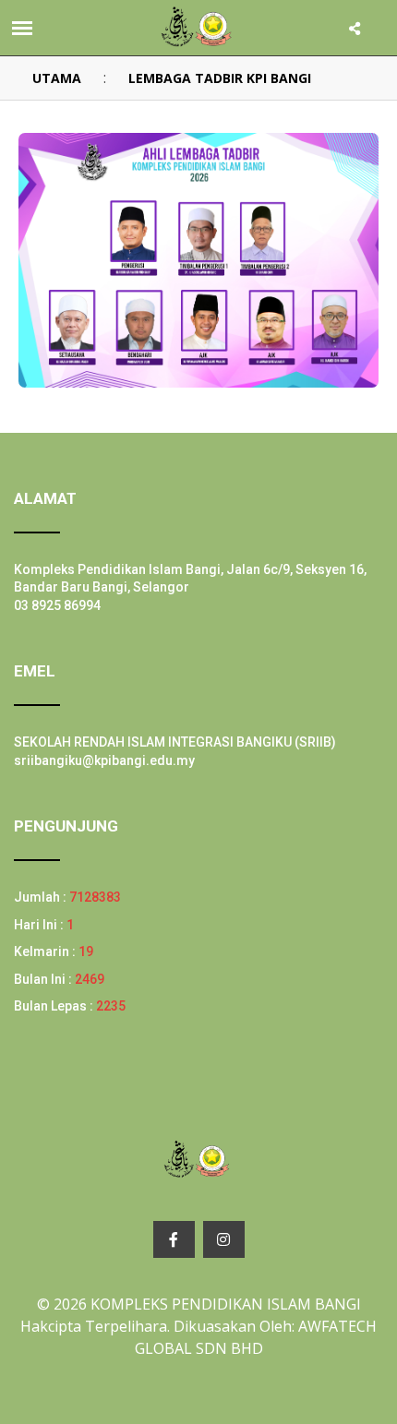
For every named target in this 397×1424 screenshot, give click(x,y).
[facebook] (174, 1239)
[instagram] (224, 1239)
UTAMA (56, 78)
